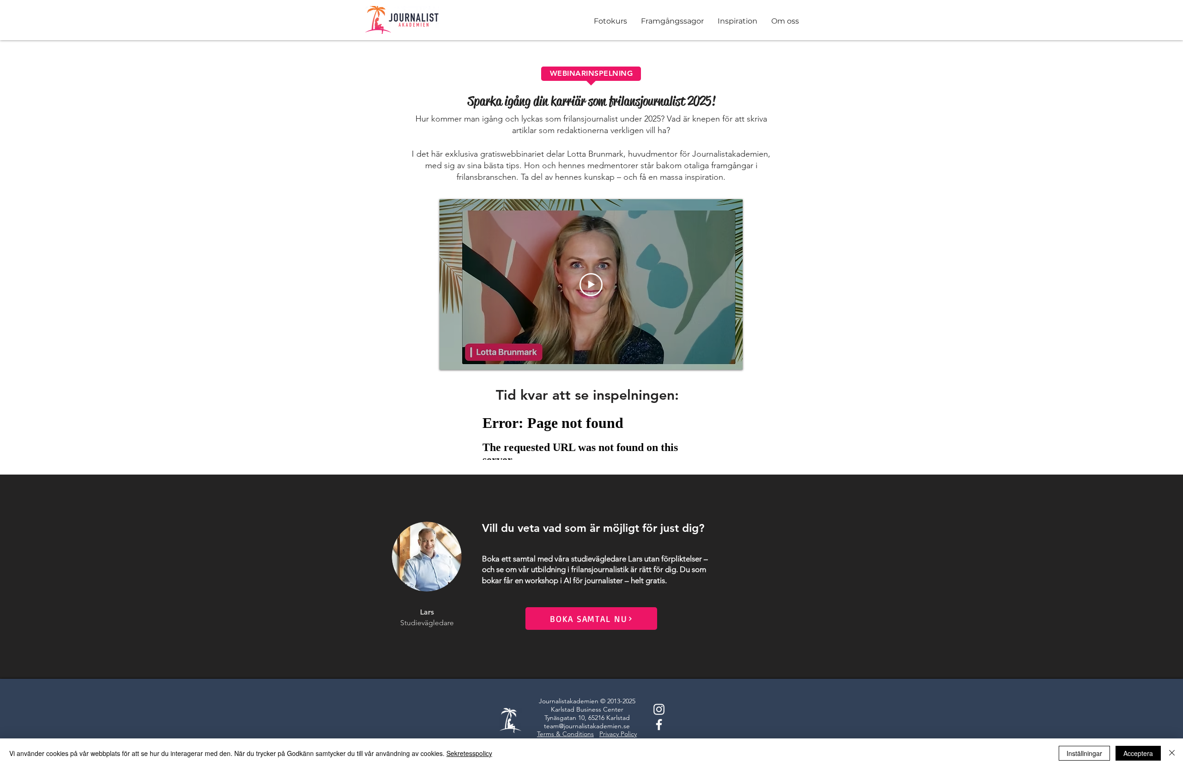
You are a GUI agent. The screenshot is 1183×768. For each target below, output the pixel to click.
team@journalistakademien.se (587, 726)
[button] (672, 24)
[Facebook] (659, 724)
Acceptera (1138, 753)
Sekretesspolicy (469, 753)
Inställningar (1084, 753)
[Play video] (591, 284)
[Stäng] (1171, 753)
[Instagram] (659, 709)
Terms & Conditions (565, 734)
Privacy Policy (618, 734)
